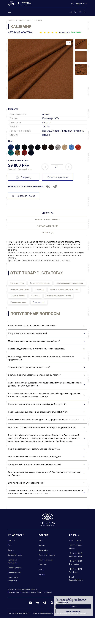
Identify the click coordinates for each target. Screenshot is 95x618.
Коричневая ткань (18, 302)
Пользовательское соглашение (43, 613)
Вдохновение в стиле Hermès (58, 296)
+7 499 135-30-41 (75, 545)
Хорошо (73, 606)
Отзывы (11, 550)
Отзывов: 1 (64, 32)
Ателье (41, 569)
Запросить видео (26, 196)
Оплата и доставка (15, 568)
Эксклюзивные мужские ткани (69, 283)
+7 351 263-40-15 (75, 569)
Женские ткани (17, 283)
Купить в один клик (57, 177)
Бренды (42, 545)
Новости (11, 540)
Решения (42, 574)
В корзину (26, 177)
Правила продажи (46, 560)
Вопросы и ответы (15, 555)
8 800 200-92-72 (75, 540)
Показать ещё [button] (39, 302)
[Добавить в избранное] (68, 43)
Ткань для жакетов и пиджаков (64, 289)
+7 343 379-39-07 (75, 561)
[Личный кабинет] (84, 12)
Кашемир (39, 289)
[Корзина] (80, 12)
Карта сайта (43, 550)
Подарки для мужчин (19, 289)
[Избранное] (75, 12)
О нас (41, 540)
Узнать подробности (73, 611)
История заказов (14, 573)
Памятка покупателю (47, 555)
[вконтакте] (37, 602)
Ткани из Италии (17, 296)
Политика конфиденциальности (18, 613)
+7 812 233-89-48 (75, 553)
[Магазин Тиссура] (47, 519)
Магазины (43, 565)
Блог (10, 545)
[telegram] (44, 602)
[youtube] (30, 602)
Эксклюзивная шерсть (40, 283)
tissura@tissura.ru (76, 580)
